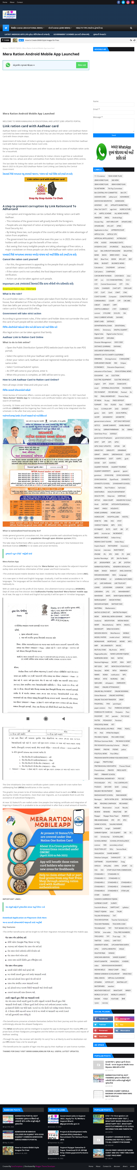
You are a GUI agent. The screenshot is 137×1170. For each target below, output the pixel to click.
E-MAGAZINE (124, 359)
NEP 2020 (98, 666)
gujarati (117, 471)
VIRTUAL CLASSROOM (116, 978)
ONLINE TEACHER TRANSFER (105, 699)
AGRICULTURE (125, 209)
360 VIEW (115, 180)
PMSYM (106, 749)
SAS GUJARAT (115, 832)
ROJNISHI (125, 816)
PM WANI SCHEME (123, 741)
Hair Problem (110, 488)
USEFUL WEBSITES (109, 949)
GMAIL (129, 429)
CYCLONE (107, 313)
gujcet (125, 471)
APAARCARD (99, 226)
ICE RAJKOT (98, 529)
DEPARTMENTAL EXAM (103, 326)
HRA (105, 521)
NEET (129, 662)
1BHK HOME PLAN (115, 176)
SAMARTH (98, 828)
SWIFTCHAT (114, 907)
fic (131, 392)
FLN (106, 404)
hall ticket (121, 488)
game (96, 413)
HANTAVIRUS (99, 492)
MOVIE (122, 641)
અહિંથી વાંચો (26, 553)
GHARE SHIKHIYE (109, 425)
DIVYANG (117, 346)
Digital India (98, 334)
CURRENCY (124, 309)
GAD (116, 409)
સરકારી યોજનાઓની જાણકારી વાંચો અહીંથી (24, 922)
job (114, 562)
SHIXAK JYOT (116, 857)
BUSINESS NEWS (118, 263)
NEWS (107, 670)
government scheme (123, 438)
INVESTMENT (119, 550)
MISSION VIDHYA (100, 633)
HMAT (96, 508)
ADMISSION (119, 201)
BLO (96, 259)
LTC (113, 591)
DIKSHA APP (99, 338)
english (97, 384)
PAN (108, 704)
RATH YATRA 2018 (111, 799)
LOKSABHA (98, 591)
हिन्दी (123, 999)
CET (120, 284)
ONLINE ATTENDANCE (110, 687)
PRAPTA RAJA (108, 762)
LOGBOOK (119, 587)
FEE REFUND (113, 392)
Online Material (100, 695)
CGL (127, 284)
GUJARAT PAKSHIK (101, 467)
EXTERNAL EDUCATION (110, 388)
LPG (107, 591)
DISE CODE (119, 342)
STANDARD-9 (113, 891)
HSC (112, 521)
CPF (119, 301)
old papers (109, 683)
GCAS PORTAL (121, 413)
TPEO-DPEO (98, 936)
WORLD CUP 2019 (101, 994)
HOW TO (97, 521)
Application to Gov (101, 230)
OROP (121, 699)
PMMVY (97, 749)
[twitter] (123, 2)
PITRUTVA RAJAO (112, 733)
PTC (109, 783)
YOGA (105, 999)
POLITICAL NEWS (100, 753)
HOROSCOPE (99, 517)
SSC (102, 870)
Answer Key (98, 222)
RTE (112, 820)
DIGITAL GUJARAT (120, 330)
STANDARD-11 (99, 878)
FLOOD (113, 404)
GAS (103, 413)
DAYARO (119, 317)
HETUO (97, 500)
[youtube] (103, 1036)
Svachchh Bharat (100, 907)
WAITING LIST (122, 982)
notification (115, 675)
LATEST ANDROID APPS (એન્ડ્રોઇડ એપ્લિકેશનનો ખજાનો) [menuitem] (27, 34)
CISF (96, 292)
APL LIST (110, 226)
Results (125, 807)
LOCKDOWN (107, 587)
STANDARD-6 (113, 886)
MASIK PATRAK (114, 600)
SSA (95, 870)
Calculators (98, 267)
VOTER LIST (109, 982)
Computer (113, 296)
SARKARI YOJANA (15, 48)
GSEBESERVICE (100, 458)
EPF (104, 384)
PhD (101, 733)
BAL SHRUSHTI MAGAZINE (110, 251)
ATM (96, 242)
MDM (96, 616)
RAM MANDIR (121, 795)
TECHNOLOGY (99, 928)
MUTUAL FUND (100, 650)
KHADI (104, 571)
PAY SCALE (125, 716)
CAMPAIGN (110, 271)
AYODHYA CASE (100, 247)
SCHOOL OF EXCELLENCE (119, 841)
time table (107, 932)
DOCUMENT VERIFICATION (104, 350)
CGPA (96, 288)
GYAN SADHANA (123, 475)
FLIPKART (97, 404)
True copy (116, 936)
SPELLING (107, 866)
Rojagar (97, 816)
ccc (102, 280)
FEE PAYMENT (99, 392)
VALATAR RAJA (99, 953)
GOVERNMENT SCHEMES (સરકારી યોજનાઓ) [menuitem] (71, 34)
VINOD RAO (127, 974)
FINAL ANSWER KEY (108, 396)
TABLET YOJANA (100, 911)
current (97, 313)
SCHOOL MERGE (100, 841)
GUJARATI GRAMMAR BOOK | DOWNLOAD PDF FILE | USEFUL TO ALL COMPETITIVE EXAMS (118, 1139)
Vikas (124, 970)
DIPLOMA (110, 338)
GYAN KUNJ (109, 475)
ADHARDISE (124, 197)
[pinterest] (132, 2)
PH (95, 733)
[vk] (124, 1030)
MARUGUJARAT (100, 600)
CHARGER (105, 288)
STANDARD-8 (99, 891)
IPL (105, 554)
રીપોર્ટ (19, 553)
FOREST (128, 404)
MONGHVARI (99, 641)
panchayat (117, 704)
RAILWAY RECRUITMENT (103, 791)
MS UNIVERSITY (107, 645)
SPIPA (116, 866)
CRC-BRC (127, 301)
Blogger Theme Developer (45, 1166)
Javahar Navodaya (101, 558)
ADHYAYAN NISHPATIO (103, 201)
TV (124, 936)
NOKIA (105, 675)
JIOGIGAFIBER (105, 562)
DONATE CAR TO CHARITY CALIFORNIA (108, 355)
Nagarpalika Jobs (100, 654)
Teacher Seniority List (120, 920)
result (117, 807)
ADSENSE (98, 205)
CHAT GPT (117, 288)
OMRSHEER (121, 683)
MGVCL (127, 625)
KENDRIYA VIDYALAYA (121, 566)
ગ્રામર (96, 1003)
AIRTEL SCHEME (105, 213)
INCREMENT (117, 533)
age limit (113, 209)
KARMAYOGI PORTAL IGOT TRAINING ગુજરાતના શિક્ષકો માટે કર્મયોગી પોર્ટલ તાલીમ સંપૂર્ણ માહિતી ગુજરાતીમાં (118, 1079)
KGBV (96, 571)
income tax (106, 533)
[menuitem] (6, 28)
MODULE (126, 637)
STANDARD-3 (113, 882)
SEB (104, 845)
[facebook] (118, 2)
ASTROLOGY (121, 238)
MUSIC (118, 645)
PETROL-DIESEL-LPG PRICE (104, 729)
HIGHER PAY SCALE (123, 500)
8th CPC (124, 193)
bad (95, 251)
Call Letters (98, 271)
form (96, 409)
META (119, 625)
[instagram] (128, 2)
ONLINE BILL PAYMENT (103, 691)
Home (5, 2)
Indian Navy (119, 542)
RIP (126, 812)
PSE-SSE (121, 778)
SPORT (124, 866)
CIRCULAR (127, 288)
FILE (95, 396)
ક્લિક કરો (82, 65)
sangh (107, 828)
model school (114, 637)
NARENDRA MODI (101, 658)
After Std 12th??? (100, 209)
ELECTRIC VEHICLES (122, 380)
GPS (109, 442)
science (97, 845)
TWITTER (97, 940)
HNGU (104, 508)
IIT (127, 529)
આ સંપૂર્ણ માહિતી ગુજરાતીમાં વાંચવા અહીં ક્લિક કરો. (25, 907)
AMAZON (97, 217)
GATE (111, 413)
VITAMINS (98, 982)
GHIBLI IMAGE (124, 425)
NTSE (105, 679)
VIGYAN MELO (99, 970)
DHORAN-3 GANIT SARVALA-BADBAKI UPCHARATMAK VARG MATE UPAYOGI (118, 1093)
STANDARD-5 (99, 886)
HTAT (119, 521)
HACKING (98, 488)
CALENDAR (110, 267)
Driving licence (110, 359)
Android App (117, 217)
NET (106, 666)
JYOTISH (127, 562)
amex (132, 1166)
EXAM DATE (121, 384)
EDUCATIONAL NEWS (123, 371)
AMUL (107, 217)
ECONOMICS (99, 367)
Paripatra (119, 712)
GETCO (97, 425)
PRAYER (111, 770)
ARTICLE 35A (99, 234)
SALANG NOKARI (116, 824)
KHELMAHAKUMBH (101, 575)
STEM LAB (125, 891)
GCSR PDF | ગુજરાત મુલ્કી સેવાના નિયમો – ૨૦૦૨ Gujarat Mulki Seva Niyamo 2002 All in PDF (119, 1064)
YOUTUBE (115, 999)
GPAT (96, 442)
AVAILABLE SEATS (116, 242)
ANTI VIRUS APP (112, 222)
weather (111, 986)
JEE (112, 558)
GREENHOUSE (117, 454)
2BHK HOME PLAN (101, 180)
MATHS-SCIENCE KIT (102, 612)
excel (96, 388)
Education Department (115, 367)
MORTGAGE (111, 641)
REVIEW (97, 812)
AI (95, 213)
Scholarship (105, 837)
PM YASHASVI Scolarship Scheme (106, 745)
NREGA (97, 679)
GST (104, 463)
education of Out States (103, 371)
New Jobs (97, 670)
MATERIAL (98, 608)
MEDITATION (109, 621)
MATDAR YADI (117, 604)
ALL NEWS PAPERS (121, 213)
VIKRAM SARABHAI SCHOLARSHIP (106, 974)
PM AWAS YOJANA (101, 737)
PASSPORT (98, 716)
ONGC (96, 687)
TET (110, 928)
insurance (124, 546)
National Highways (101, 662)
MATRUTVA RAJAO (120, 612)
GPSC (117, 442)
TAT (114, 916)
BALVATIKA (128, 251)
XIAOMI (97, 999)
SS (131, 866)
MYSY (122, 650)
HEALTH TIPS (99, 496)
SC (131, 832)
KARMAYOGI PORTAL (102, 566)
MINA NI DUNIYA (113, 629)
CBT (96, 280)
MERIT (96, 625)
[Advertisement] (46, 89)
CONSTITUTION (126, 296)
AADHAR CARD (100, 197)
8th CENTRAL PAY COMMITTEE (105, 193)
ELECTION (115, 375)
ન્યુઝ (14, 553)
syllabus (126, 907)
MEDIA (128, 616)
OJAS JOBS (98, 683)
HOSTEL (125, 517)
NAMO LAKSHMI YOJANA (119, 654)
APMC (119, 226)
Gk (123, 429)
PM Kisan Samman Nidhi (103, 741)
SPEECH (97, 866)
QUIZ (117, 787)
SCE (95, 837)
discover (117, 1166)
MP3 (129, 641)
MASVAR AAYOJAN (101, 604)
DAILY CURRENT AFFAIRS (103, 317)
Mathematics (110, 608)
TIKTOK (97, 932)
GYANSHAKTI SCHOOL (121, 483)
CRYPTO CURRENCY (101, 309)
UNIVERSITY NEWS (101, 945)
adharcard (113, 197)
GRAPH (106, 454)
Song (123, 862)
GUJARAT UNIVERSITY (102, 471)
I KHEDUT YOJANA (101, 525)
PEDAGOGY (107, 720)
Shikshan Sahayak (101, 857)
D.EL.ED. (117, 313)
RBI (95, 803)
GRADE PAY (98, 450)
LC (111, 579)
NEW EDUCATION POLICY (120, 666)
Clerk (110, 292)
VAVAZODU (114, 961)
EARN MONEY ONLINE (102, 363)
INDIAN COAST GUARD (103, 542)
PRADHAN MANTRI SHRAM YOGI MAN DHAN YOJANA (111, 758)
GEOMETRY (120, 417)
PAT (107, 716)
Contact (20, 2)
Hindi (96, 504)
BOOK (113, 259)
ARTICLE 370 (112, 234)
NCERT (114, 662)
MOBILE (126, 633)
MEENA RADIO (123, 621)
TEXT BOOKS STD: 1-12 (123, 928)
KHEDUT (113, 571)
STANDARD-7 (126, 886)
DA (124, 313)
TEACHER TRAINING (101, 924)
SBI (125, 832)
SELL (111, 849)
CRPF (115, 305)
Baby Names (126, 247)
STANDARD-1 (99, 874)
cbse (128, 276)
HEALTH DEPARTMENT (116, 492)
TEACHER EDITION (101, 920)
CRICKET (106, 305)
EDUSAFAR (98, 375)
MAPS (108, 596)
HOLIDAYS (114, 508)
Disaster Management (102, 342)
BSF (130, 259)
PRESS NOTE (121, 770)
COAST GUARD (100, 296)
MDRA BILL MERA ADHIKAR (112, 616)
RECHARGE (123, 803)
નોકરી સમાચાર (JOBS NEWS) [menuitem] (59, 28)
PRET (96, 774)
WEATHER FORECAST (102, 990)
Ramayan (97, 799)
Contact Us (107, 1166)
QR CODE (107, 787)
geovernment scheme (102, 421)
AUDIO (103, 242)
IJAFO (96, 533)
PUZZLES (97, 787)
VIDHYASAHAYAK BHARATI (112, 965)
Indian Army (115, 537)
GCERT (97, 417)
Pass (127, 712)
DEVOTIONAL (120, 326)
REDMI (96, 807)
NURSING (114, 679)
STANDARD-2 (99, 882)
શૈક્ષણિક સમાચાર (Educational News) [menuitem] (27, 28)
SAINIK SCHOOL (100, 824)
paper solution (99, 708)
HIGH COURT (108, 500)
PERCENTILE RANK (101, 724)
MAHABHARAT (124, 591)
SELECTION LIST (100, 849)
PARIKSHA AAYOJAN (122, 708)
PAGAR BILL (98, 704)
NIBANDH (123, 670)
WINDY (128, 990)
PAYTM (97, 720)
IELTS (108, 529)
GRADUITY (110, 450)
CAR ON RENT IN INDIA (102, 276)
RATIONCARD (127, 799)
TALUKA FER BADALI (102, 916)
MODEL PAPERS (100, 637)
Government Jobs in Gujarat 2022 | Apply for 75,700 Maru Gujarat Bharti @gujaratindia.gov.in (72, 1120)
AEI (106, 205)
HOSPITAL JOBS (113, 517)
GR (124, 446)
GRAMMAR (122, 450)
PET (112, 724)
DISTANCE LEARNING (102, 346)
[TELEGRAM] (124, 1036)
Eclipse (123, 363)
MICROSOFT (98, 629)
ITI (123, 554)
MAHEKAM (98, 596)
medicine (97, 621)
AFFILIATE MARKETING (119, 205)
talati (112, 911)
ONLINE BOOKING (121, 691)
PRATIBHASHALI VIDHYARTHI (105, 766)
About (12, 2)
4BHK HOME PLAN (118, 184)
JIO (95, 562)
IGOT (115, 529)
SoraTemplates (17, 1166)
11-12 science (99, 176)
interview (107, 550)
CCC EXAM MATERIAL (115, 280)
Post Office (114, 753)
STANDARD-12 (114, 878)
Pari (110, 708)
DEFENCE (110, 321)
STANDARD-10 (113, 874)
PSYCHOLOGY (99, 783)
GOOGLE (113, 434)
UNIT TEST (117, 940)
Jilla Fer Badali (122, 558)
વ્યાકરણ (105, 1003)
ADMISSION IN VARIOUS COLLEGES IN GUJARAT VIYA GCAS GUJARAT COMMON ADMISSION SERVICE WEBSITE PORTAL (29, 1135)
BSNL (96, 263)
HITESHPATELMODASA (120, 504)
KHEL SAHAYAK (125, 571)
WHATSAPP (118, 990)
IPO (110, 554)
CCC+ (128, 280)
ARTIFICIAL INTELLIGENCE (104, 238)
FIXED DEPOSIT (118, 400)
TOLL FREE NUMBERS (122, 932)
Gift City (97, 429)
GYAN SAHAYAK (100, 479)
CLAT (103, 292)
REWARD (106, 812)
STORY (96, 895)
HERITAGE (121, 496)
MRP (96, 645)
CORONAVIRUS (100, 301)
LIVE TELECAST (120, 583)
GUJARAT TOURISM (118, 467)
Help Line (111, 496)
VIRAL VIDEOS (99, 978)
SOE (130, 857)
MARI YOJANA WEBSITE (122, 596)
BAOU (104, 255)
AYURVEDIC (114, 247)
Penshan (118, 720)
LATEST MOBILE (100, 579)
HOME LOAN (115, 512)
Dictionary (107, 330)
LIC (95, 583)
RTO (124, 820)
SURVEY (114, 903)
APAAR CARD (126, 222)
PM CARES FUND (117, 737)
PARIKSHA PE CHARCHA (103, 712)
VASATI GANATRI (100, 961)
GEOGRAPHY (108, 417)
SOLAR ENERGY (112, 862)
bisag (125, 255)
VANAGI (111, 953)
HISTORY (105, 504)
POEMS (115, 749)
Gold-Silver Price (100, 434)
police (123, 749)
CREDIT (97, 305)
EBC (115, 363)
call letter (121, 267)
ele (107, 375)
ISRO (117, 554)
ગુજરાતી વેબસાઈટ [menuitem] (99, 34)
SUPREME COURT (101, 903)
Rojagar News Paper (111, 816)
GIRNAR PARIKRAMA (111, 429)
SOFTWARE (98, 862)
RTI (119, 820)
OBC (122, 679)
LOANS (97, 587)
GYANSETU (125, 479)
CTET (114, 309)
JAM (128, 554)
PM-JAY (125, 745)
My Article (113, 650)
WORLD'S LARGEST (118, 994)
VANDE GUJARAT (119, 957)
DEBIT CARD (99, 321)
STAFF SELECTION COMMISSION (119, 870)
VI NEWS (125, 961)
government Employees (103, 438)
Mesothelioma (107, 625)
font (120, 404)
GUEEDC (112, 463)
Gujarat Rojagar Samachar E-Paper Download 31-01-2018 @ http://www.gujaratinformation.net (74, 1151)
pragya (97, 762)
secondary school (116, 845)
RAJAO (118, 791)
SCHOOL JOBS (118, 837)
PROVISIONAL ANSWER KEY (104, 778)
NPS (124, 675)
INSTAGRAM (112, 546)
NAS (112, 658)
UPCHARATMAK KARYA (120, 945)
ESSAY (111, 384)
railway (124, 787)
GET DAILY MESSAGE (122, 421)
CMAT (117, 292)
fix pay (107, 400)
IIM (122, 529)
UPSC (96, 949)
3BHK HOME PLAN (101, 184)
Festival (124, 392)
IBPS (113, 525)
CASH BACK (119, 276)
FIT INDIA (97, 400)
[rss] (124, 1024)
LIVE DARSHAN (105, 583)
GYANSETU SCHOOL (102, 483)
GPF (103, 442)
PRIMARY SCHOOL (108, 774)
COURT (111, 301)
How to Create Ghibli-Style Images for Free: (27, 1148)
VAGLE (121, 949)
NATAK (120, 658)
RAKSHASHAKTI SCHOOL (103, 795)
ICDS (120, 525)
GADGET (125, 409)
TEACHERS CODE (119, 924)
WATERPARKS (99, 986)
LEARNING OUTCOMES (123, 579)
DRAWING (98, 359)
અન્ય (5, 922)
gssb (126, 458)
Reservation (107, 807)
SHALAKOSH (99, 853)
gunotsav (97, 475)
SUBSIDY (106, 895)
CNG (125, 292)
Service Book (121, 849)
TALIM (119, 911)
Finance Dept (123, 396)
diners (125, 1166)
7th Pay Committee (115, 188)
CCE (96, 284)
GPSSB (116, 446)
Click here (31, 288)
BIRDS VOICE (114, 255)
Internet (97, 550)
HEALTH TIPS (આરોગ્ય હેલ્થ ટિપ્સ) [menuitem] (89, 28)
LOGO (128, 587)
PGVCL (127, 729)
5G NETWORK (99, 188)
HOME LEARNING (100, 512)
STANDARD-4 (126, 882)
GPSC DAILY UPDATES (102, 446)
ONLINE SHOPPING (116, 695)
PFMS (119, 729)
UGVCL (107, 940)
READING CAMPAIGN (108, 803)
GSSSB (97, 463)
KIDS (114, 575)
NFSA (115, 670)
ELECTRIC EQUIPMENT (102, 380)
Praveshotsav (99, 770)
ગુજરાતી (8, 553)
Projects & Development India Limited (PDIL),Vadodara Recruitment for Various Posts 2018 (74, 1135)
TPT (108, 936)
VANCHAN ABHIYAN (102, 957)
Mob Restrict (115, 633)
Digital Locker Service (115, 334)
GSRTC (118, 458)
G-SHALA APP (106, 409)
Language (123, 575)
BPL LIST (122, 259)
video (96, 965)
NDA (122, 662)
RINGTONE (117, 812)
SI (124, 857)
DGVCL (97, 330)
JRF (120, 562)
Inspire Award (99, 546)
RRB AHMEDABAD (101, 820)
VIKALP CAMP (113, 970)
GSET (111, 458)
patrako (115, 716)
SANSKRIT (117, 828)
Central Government (108, 284)
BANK (96, 255)
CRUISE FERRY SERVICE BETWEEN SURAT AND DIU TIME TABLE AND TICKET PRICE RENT (119, 1153)
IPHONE (97, 554)
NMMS (97, 675)
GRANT (97, 454)
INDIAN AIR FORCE (101, 537)
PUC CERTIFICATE (121, 783)
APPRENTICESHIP (117, 230)
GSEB (128, 454)
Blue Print (104, 259)
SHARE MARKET (113, 853)
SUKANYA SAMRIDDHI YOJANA (105, 899)
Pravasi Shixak (124, 766)
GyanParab (114, 479)
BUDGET (105, 263)
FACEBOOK (126, 388)
